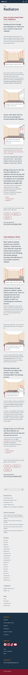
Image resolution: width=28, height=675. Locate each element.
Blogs (5, 653)
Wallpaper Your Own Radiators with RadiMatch (13, 506)
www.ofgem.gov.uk (8, 189)
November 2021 (7, 580)
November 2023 (7, 555)
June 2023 (6, 566)
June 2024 (6, 540)
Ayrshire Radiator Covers (9, 504)
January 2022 (6, 577)
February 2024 (7, 549)
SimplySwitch (8, 200)
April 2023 (6, 571)
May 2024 (6, 542)
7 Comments (17, 21)
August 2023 (6, 562)
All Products (6, 634)
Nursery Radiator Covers (9, 622)
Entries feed (6, 601)
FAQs (5, 649)
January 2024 (6, 551)
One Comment (18, 239)
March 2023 (6, 573)
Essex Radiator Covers (8, 498)
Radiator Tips (11, 21)
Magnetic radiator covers (9, 588)
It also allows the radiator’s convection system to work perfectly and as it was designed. (13, 152)
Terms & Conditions (8, 651)
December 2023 (7, 553)
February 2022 (7, 575)
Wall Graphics (6, 628)
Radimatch (6, 625)
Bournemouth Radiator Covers (10, 500)
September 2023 (7, 560)
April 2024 (6, 544)
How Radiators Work (12, 237)
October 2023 (6, 558)
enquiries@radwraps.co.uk (13, 662)
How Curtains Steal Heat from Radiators (13, 18)
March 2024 (6, 546)
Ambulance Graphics (8, 631)
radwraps (6, 21)
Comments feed (7, 603)
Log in (5, 598)
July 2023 (5, 564)
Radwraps (6, 619)
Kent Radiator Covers (8, 502)
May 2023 (6, 569)
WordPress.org (7, 605)
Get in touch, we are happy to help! (12, 224)
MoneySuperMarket (10, 198)
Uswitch (7, 197)
